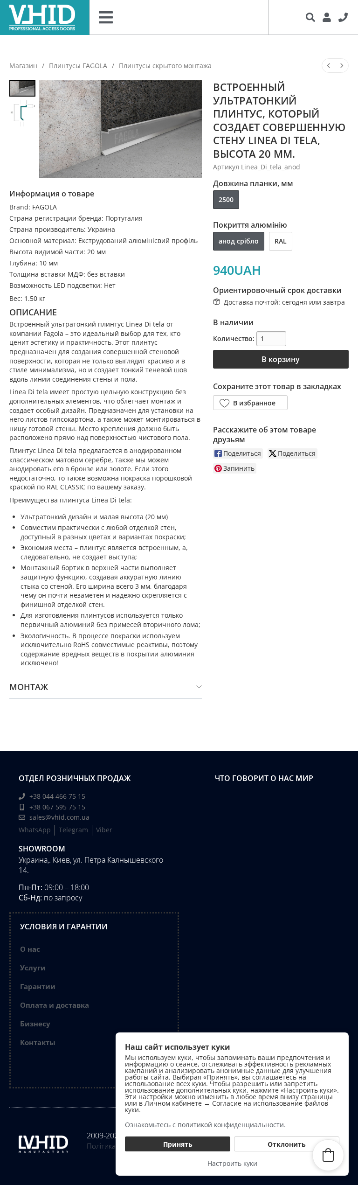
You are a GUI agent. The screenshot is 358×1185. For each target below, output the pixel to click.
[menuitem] (328, 65)
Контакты (37, 1042)
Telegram (73, 829)
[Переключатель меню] (106, 17)
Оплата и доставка (54, 1005)
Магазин (23, 65)
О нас (30, 949)
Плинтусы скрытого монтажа (165, 65)
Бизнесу (35, 1023)
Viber (104, 829)
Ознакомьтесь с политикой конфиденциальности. (205, 1124)
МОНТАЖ (28, 686)
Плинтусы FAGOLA (78, 65)
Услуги (33, 967)
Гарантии (37, 986)
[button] (250, 402)
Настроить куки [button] (232, 1163)
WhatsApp (35, 829)
